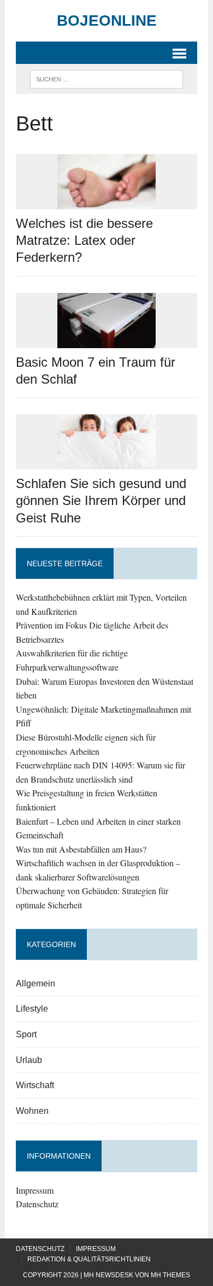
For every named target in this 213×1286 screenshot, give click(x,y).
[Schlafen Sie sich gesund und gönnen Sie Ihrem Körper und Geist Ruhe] (106, 462)
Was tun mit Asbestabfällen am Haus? (81, 849)
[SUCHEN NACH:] (106, 78)
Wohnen (32, 1110)
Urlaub (29, 1060)
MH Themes (170, 1275)
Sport (26, 1034)
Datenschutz (37, 1203)
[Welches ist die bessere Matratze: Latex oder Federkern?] (106, 202)
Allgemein (35, 983)
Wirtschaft (35, 1085)
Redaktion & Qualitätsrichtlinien (89, 1259)
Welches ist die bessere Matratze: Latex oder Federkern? (84, 240)
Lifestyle (32, 1008)
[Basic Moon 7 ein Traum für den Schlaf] (106, 341)
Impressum (35, 1190)
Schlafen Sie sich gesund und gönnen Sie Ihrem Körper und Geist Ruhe (101, 500)
